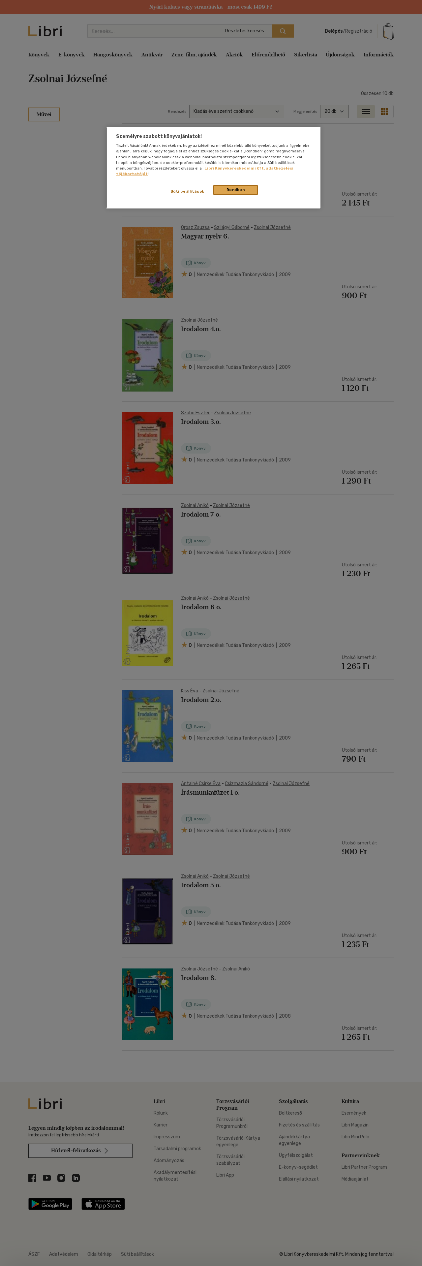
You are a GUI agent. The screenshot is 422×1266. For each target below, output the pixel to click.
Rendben (235, 189)
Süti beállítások (187, 191)
